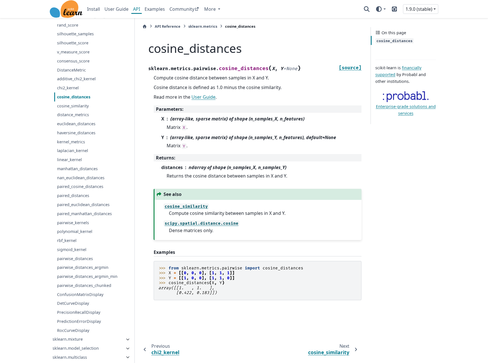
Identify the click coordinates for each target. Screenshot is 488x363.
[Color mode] (380, 9)
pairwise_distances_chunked (84, 285)
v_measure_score (73, 52)
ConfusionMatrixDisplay (80, 294)
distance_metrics (73, 115)
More (210, 9)
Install (93, 9)
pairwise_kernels (73, 222)
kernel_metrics (71, 141)
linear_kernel (69, 160)
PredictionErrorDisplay (79, 321)
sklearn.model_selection (76, 348)
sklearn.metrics (202, 26)
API (136, 9)
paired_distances (73, 195)
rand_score (67, 25)
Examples (155, 9)
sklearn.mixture (68, 339)
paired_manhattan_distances (84, 213)
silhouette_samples (75, 34)
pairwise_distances (75, 258)
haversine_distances (76, 132)
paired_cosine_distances (80, 186)
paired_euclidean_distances (83, 204)
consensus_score (73, 61)
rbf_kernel (67, 240)
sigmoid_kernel (71, 249)
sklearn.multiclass (70, 357)
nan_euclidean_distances (80, 177)
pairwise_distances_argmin (82, 267)
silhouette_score (72, 43)
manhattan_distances (77, 168)
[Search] (366, 9)
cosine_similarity (73, 106)
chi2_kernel (68, 88)
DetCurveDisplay (73, 303)
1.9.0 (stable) (419, 9)
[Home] (144, 26)
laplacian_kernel (72, 151)
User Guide (116, 9)
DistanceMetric (71, 70)
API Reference (167, 26)
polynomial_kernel (74, 231)
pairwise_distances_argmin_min (87, 276)
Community (181, 9)
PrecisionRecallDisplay (78, 312)
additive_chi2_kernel (76, 79)
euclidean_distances (76, 124)
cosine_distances (73, 97)
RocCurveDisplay (73, 330)
